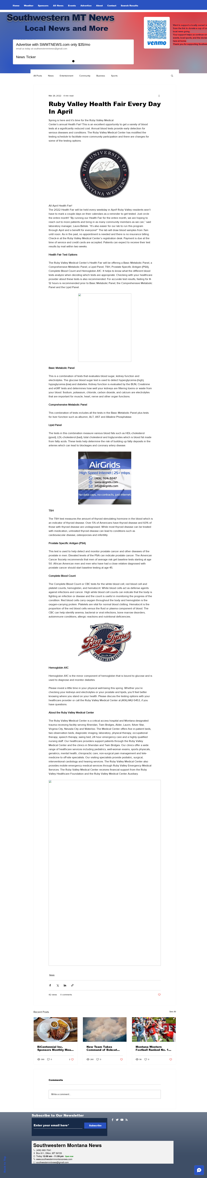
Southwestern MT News (60, 18)
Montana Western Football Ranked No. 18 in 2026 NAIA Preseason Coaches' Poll (154, 1048)
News (51, 75)
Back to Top (4, 1164)
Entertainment (66, 75)
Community (84, 75)
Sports (114, 75)
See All (172, 1011)
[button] (172, 75)
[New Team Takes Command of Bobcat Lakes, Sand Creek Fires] (105, 1029)
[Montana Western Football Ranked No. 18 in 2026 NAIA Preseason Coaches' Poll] (154, 1029)
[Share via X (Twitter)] (57, 985)
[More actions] (159, 95)
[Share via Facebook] (50, 985)
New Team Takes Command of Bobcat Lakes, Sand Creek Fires (105, 1048)
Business (100, 75)
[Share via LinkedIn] (64, 985)
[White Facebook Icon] (112, 1119)
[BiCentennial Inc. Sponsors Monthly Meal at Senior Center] (55, 1029)
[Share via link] (72, 985)
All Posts (37, 75)
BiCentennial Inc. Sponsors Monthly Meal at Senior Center (54, 1048)
